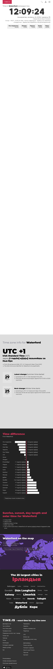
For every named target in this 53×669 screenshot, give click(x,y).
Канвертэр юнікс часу (30, 639)
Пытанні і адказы (28, 647)
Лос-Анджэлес (13, 26)
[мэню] (49, 2)
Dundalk (9, 590)
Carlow (19, 586)
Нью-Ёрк (5, 447)
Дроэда (39, 603)
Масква (5, 475)
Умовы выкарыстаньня (9, 661)
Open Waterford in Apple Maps (34, 549)
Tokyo (47, 26)
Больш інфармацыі (30, 20)
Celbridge (25, 586)
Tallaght (41, 598)
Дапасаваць (27, 643)
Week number (7, 647)
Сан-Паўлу (6, 452)
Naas (46, 594)
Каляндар (6, 643)
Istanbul (5, 472)
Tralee (11, 603)
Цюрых (5, 467)
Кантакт (25, 655)
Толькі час (6, 635)
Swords (31, 599)
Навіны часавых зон (29, 628)
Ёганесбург (6, 462)
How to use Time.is (28, 650)
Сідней (5, 493)
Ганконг (5, 482)
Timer (4, 640)
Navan (8, 599)
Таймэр (5, 638)
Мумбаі (5, 480)
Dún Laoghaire (25, 590)
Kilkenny (18, 594)
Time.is (7, 2)
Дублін (21, 607)
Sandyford (17, 598)
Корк (34, 607)
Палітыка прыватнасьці (10, 663)
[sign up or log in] (45, 2)
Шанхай (5, 487)
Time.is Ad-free (27, 645)
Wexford (31, 602)
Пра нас (25, 652)
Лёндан (24, 26)
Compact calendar (8, 645)
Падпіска (26, 631)
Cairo (4, 469)
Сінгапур (5, 485)
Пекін (40, 26)
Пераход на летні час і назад (11, 633)
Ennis (40, 590)
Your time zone (7, 628)
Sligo (24, 598)
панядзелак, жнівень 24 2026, (33, 17)
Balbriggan (11, 586)
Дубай (4, 477)
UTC (4, 455)
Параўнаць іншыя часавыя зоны (14, 498)
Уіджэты (25, 626)
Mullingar (40, 594)
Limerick (29, 594)
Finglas (46, 590)
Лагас (4, 457)
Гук (3, 650)
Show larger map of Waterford (13, 549)
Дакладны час (7, 623)
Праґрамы (26, 623)
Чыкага (5, 444)
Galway (9, 594)
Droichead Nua (41, 586)
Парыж (32, 26)
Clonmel (33, 586)
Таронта (5, 449)
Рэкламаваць (7, 658)
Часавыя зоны (7, 631)
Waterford (21, 603)
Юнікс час (26, 637)
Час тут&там (6, 626)
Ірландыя (26, 579)
